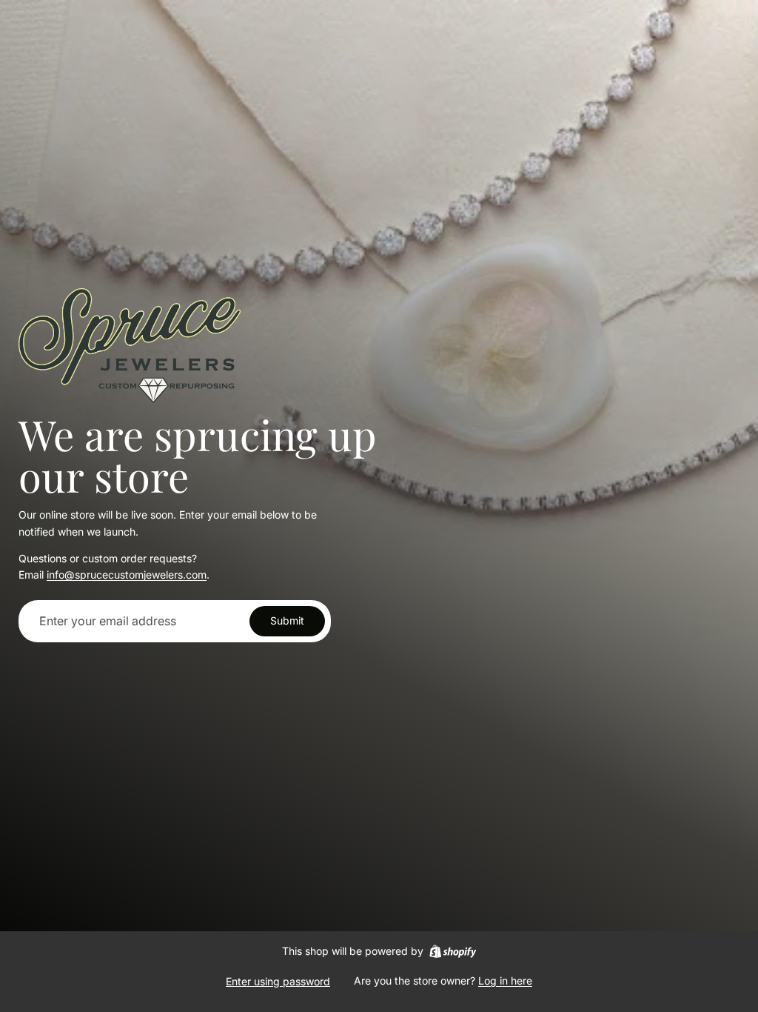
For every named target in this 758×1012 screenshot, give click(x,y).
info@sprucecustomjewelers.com (127, 574)
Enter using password (278, 981)
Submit (287, 620)
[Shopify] (452, 951)
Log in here (505, 980)
